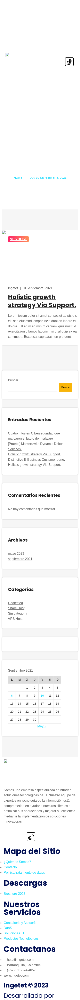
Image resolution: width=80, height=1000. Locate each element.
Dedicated (15, 603)
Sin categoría (17, 613)
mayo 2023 (16, 553)
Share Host (16, 608)
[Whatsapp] (56, 50)
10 (42, 695)
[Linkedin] (69, 50)
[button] (47, 56)
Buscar (13, 380)
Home (18, 177)
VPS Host (18, 239)
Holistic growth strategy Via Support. (34, 454)
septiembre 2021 (20, 559)
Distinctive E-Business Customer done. (36, 459)
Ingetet (13, 288)
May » (41, 726)
